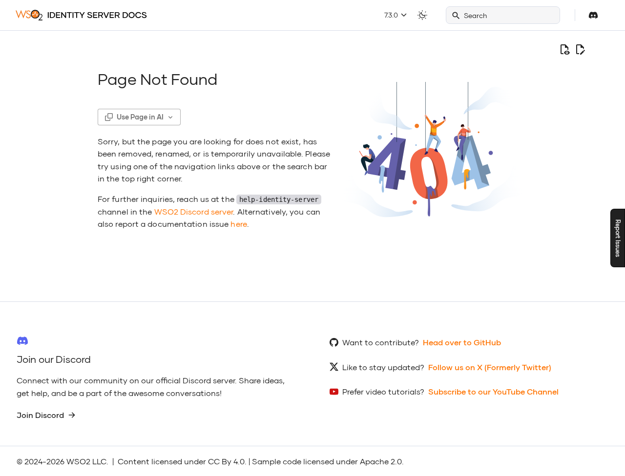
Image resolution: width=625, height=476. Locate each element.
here (238, 223)
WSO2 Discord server (193, 211)
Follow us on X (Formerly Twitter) (489, 367)
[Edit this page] (580, 49)
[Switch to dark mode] (422, 15)
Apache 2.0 (381, 461)
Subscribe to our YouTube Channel (493, 391)
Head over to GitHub (462, 342)
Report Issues (618, 238)
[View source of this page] (564, 49)
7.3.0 (392, 15)
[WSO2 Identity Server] (81, 15)
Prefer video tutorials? (383, 391)
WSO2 (78, 461)
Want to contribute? (380, 342)
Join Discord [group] (40, 414)
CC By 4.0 (226, 461)
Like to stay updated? (383, 367)
